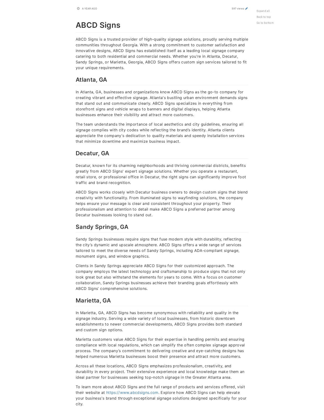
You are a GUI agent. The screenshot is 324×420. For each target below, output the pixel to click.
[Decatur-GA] (73, 153)
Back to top (264, 17)
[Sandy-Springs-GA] (73, 226)
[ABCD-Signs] (73, 24)
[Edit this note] (246, 8)
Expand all (263, 11)
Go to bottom (265, 22)
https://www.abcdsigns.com (132, 392)
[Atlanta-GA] (73, 79)
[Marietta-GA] (73, 300)
